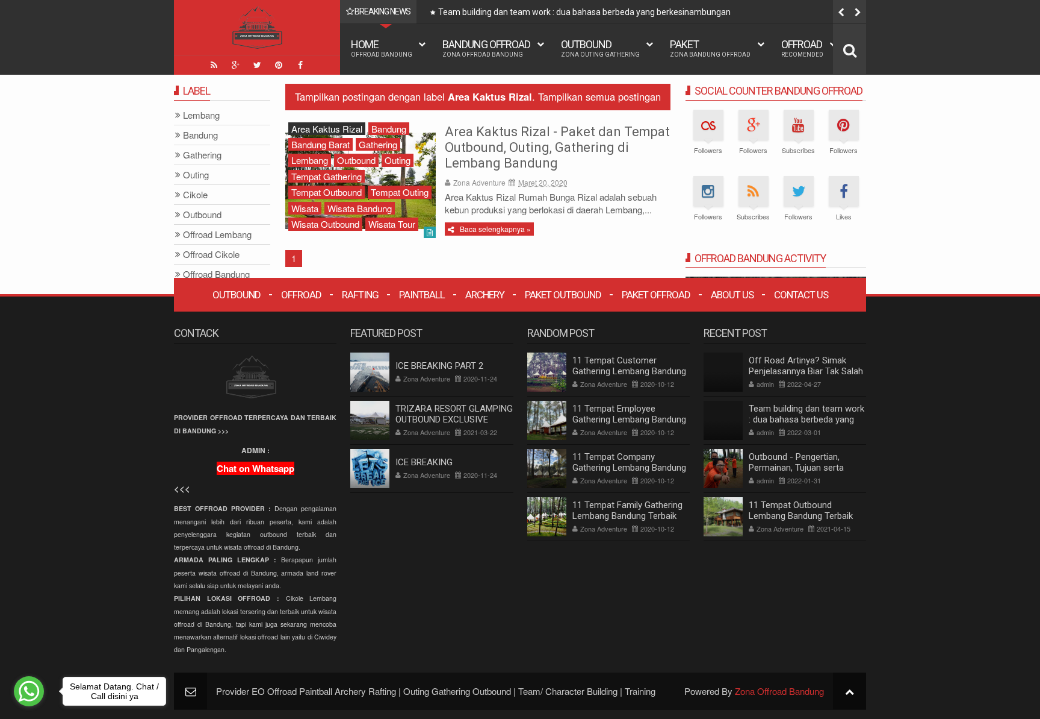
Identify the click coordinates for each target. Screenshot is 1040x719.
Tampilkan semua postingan (599, 96)
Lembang (309, 160)
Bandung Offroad (486, 48)
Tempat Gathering (326, 176)
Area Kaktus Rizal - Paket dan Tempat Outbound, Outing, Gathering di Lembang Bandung (557, 147)
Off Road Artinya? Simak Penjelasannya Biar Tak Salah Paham (806, 371)
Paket (710, 48)
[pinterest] (278, 65)
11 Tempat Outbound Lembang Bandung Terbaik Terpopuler (801, 516)
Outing (397, 160)
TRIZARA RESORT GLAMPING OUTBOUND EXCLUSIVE (454, 414)
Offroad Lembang (217, 234)
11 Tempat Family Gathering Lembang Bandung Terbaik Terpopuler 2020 (627, 516)
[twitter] (257, 65)
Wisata (304, 208)
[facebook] (300, 65)
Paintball (422, 295)
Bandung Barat (320, 144)
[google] (235, 65)
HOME (381, 48)
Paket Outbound (563, 295)
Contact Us (801, 295)
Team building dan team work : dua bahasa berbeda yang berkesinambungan (584, 12)
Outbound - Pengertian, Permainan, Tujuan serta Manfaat (796, 467)
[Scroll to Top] (849, 691)
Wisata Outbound (325, 224)
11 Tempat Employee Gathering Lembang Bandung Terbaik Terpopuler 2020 (629, 419)
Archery (484, 295)
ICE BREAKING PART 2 (439, 365)
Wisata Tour (391, 224)
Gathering (378, 144)
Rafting (360, 295)
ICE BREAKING (424, 462)
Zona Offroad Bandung (779, 691)
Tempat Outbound (326, 192)
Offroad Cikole (211, 254)
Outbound (600, 48)
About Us (732, 295)
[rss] (213, 65)
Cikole (195, 195)
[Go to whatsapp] (29, 691)
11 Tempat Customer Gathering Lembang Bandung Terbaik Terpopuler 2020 (629, 371)
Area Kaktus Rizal (326, 128)
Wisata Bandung (359, 208)
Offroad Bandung (216, 274)
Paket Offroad (656, 295)
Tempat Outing (400, 192)
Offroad (802, 48)
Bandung (388, 128)
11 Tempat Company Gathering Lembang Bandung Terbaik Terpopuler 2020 (629, 467)
